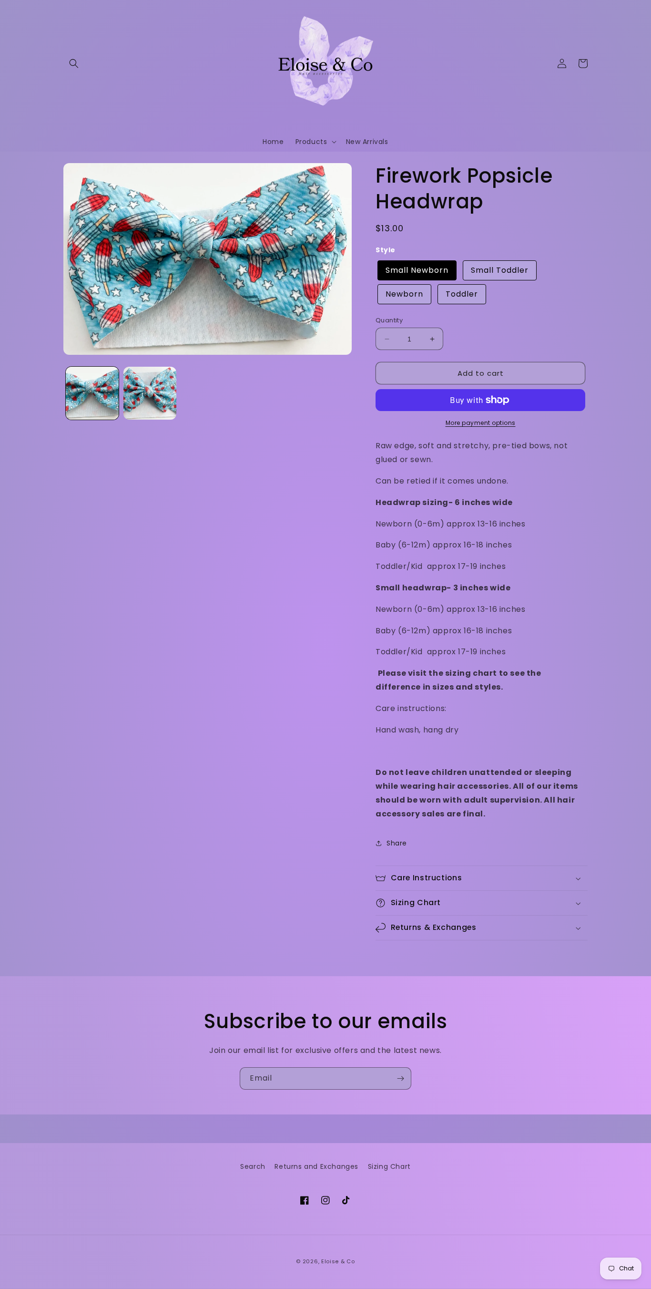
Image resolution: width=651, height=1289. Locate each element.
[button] (73, 63)
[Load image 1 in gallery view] (92, 393)
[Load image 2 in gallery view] (149, 393)
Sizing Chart (389, 1166)
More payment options (481, 423)
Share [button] (397, 843)
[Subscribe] (400, 1078)
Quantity (389, 320)
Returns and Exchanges (316, 1166)
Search (252, 1166)
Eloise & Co (338, 1261)
